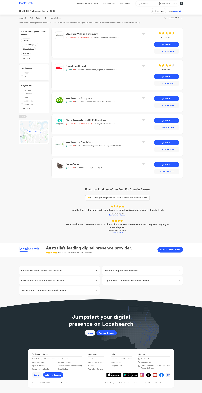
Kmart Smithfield (117, 232)
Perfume (39, 18)
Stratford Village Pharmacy (117, 215)
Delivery (26, 40)
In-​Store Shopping (29, 45)
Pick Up (26, 53)
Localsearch (22, 18)
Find (31, 18)
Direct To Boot (28, 49)
